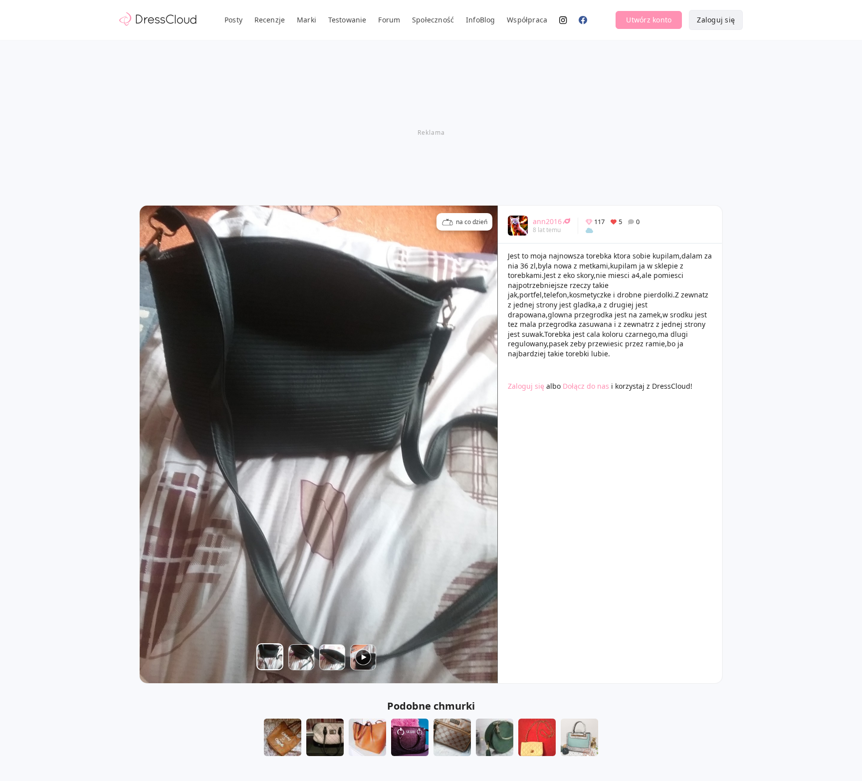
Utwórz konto (648, 19)
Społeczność (433, 19)
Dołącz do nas (586, 386)
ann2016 (547, 221)
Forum (389, 19)
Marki (306, 19)
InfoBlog (480, 19)
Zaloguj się (716, 19)
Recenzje (269, 19)
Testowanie (347, 19)
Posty (233, 19)
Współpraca (527, 19)
